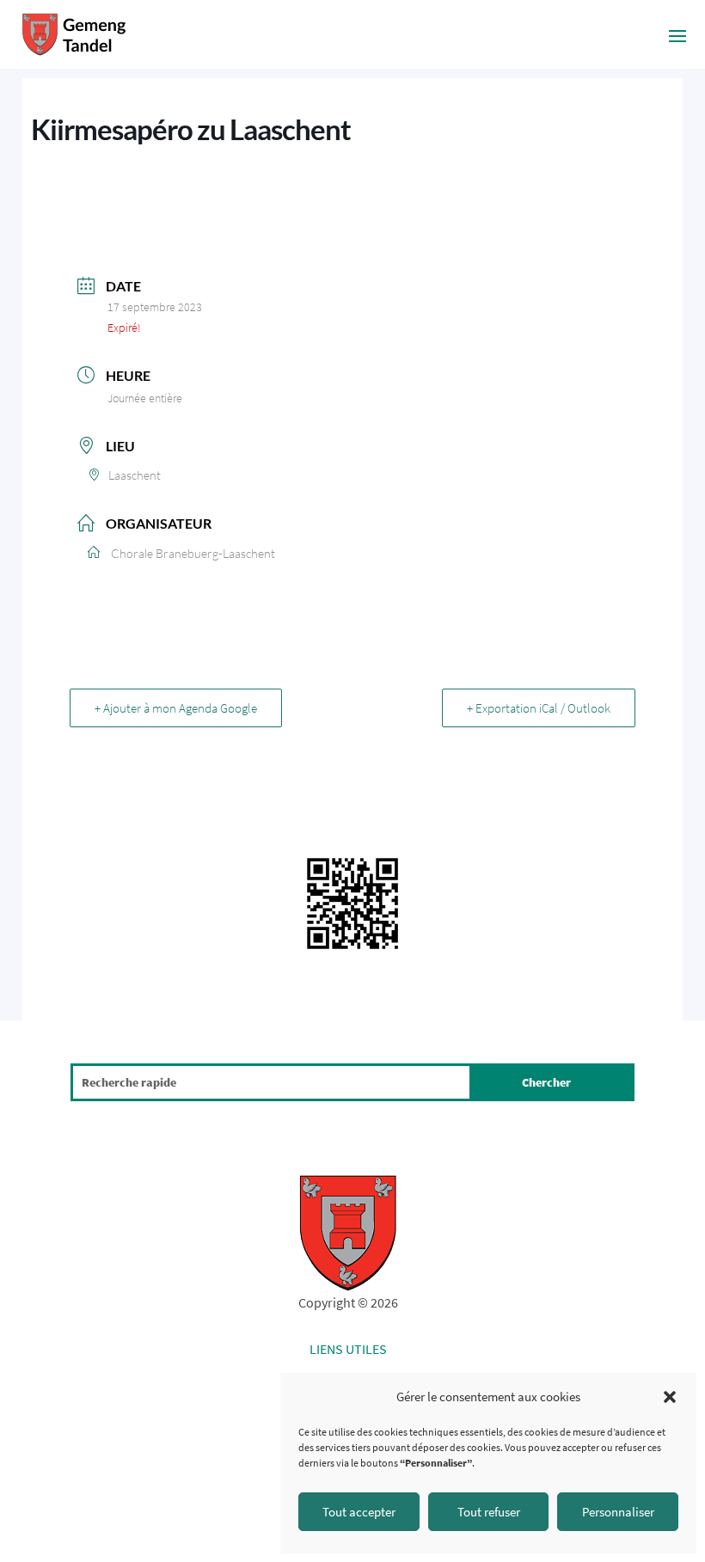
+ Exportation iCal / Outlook (538, 708)
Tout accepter (358, 1512)
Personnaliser (618, 1512)
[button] (669, 1397)
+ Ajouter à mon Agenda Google (176, 708)
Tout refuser (488, 1512)
